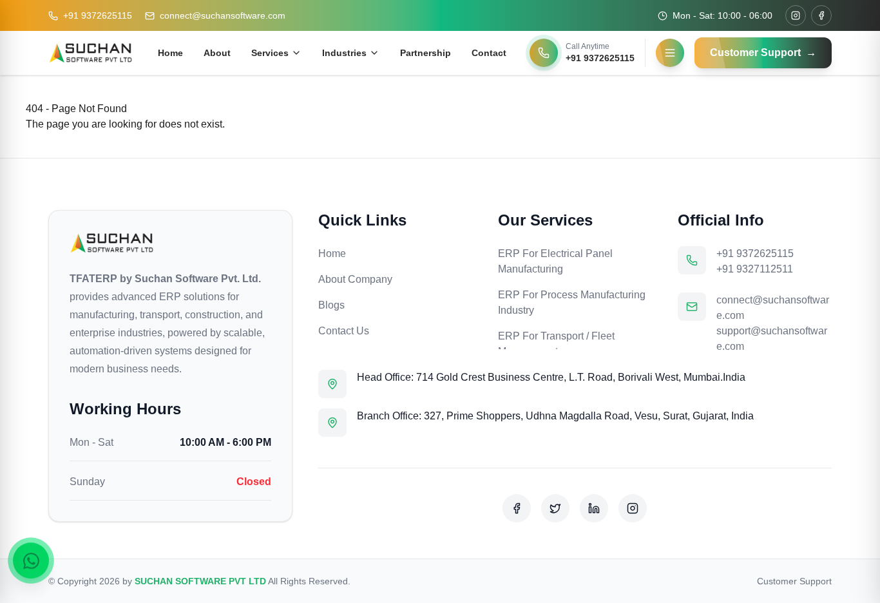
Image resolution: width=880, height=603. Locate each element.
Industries (344, 53)
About (217, 53)
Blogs (331, 305)
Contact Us (343, 330)
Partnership (425, 53)
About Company (355, 279)
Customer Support (794, 581)
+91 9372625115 (97, 15)
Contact (489, 53)
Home (170, 53)
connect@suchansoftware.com (222, 15)
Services (270, 53)
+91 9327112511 (754, 268)
